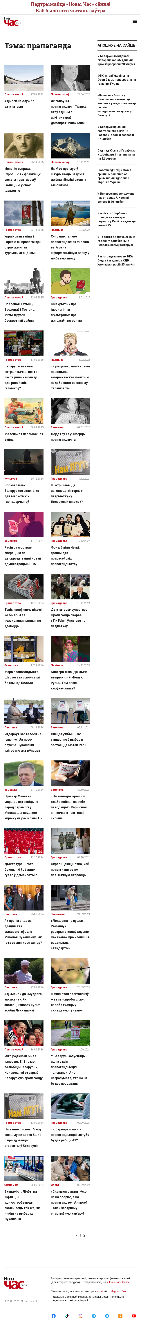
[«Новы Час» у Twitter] (107, 1315)
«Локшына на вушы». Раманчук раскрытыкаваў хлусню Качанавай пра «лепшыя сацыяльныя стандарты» (70, 934)
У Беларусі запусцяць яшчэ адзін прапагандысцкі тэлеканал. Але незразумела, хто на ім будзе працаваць (69, 1069)
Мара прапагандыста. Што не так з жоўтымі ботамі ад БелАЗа (22, 677)
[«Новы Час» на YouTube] (134, 1315)
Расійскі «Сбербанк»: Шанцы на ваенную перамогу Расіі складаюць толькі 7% (116, 219)
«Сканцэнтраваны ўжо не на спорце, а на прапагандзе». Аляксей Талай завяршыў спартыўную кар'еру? (69, 1202)
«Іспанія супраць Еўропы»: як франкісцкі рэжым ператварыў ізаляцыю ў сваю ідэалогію (22, 179)
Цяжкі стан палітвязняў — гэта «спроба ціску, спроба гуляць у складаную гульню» (70, 1002)
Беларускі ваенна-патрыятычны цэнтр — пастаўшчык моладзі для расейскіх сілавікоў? (22, 377)
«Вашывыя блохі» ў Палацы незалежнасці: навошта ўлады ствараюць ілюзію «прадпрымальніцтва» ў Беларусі (117, 105)
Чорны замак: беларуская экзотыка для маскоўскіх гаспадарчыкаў (21, 493)
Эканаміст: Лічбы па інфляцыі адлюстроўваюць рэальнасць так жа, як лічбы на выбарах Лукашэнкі (22, 1205)
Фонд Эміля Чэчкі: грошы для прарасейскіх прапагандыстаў (65, 555)
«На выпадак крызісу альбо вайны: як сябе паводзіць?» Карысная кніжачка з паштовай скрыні (69, 807)
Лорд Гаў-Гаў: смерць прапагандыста (68, 436)
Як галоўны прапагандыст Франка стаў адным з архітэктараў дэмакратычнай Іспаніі (69, 112)
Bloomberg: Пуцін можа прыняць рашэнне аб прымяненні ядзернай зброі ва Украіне (114, 176)
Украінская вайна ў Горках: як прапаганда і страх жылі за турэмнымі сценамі (22, 244)
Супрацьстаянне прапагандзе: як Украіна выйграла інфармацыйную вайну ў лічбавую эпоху (70, 247)
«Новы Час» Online (118, 1282)
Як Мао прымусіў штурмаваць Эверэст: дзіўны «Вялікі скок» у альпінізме (68, 177)
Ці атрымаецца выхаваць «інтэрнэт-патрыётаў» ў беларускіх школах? (67, 493)
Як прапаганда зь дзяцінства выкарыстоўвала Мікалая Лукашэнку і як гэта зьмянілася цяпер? (23, 932)
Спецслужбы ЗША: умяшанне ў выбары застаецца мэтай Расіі (68, 739)
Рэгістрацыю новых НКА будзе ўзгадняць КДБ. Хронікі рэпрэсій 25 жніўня (116, 260)
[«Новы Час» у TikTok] (67, 1315)
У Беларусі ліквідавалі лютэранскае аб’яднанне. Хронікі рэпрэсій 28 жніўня (116, 60)
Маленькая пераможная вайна (23, 436)
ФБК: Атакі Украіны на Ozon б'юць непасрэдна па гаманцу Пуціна (116, 79)
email (100, 1291)
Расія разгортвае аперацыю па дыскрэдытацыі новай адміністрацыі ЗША (22, 555)
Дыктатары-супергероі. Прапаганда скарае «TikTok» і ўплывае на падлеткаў (70, 618)
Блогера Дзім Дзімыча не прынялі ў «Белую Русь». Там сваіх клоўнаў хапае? (69, 680)
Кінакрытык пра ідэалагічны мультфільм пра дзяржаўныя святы (66, 312)
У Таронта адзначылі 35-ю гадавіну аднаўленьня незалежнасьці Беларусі (116, 241)
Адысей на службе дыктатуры (19, 103)
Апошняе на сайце (116, 45)
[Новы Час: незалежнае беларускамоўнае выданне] (35, 21)
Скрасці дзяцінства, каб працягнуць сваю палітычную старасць (70, 869)
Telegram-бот (117, 1291)
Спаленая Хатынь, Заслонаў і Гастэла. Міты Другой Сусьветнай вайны (19, 312)
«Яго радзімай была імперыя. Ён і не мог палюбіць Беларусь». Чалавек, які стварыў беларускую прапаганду (23, 1067)
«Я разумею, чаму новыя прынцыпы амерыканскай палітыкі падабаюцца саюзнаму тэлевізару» (70, 377)
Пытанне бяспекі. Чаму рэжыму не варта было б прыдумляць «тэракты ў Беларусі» (22, 1137)
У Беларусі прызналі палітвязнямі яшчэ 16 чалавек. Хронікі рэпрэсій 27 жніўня (115, 133)
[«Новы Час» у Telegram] (94, 1315)
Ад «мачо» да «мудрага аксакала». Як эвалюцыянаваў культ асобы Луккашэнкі (23, 1002)
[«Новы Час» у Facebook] (53, 1315)
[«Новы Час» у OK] (120, 1315)
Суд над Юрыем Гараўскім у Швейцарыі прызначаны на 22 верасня (116, 154)
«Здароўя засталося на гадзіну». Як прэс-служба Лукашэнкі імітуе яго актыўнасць (22, 742)
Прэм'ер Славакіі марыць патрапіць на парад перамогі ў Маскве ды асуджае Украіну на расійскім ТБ (23, 807)
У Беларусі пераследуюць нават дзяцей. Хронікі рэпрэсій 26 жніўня (116, 197)
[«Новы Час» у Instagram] (80, 1315)
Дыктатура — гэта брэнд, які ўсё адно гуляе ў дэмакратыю (20, 869)
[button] (134, 21)
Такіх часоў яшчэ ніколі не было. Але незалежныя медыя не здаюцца (23, 618)
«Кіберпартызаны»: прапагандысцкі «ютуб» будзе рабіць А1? (70, 1134)
